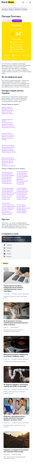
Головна (4, 8)
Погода (10, 8)
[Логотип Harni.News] (8, 3)
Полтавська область (20, 8)
